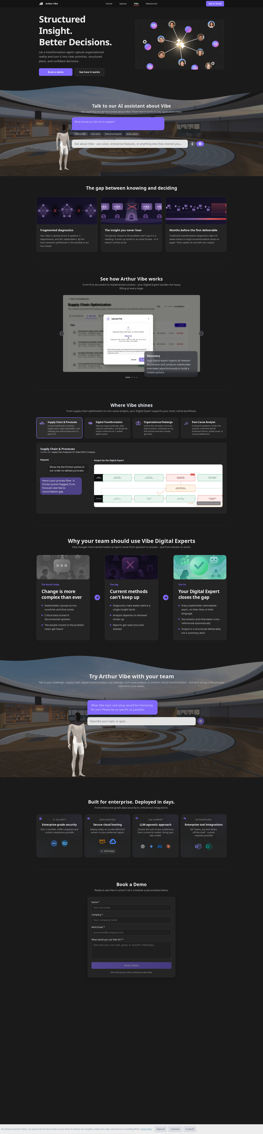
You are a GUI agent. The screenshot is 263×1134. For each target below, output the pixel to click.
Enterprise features (113, 134)
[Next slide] (201, 333)
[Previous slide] (61, 333)
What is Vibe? (80, 134)
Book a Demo (131, 965)
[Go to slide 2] (130, 377)
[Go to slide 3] (134, 377)
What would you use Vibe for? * (107, 939)
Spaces (123, 3)
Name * (95, 902)
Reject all (161, 1129)
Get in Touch (215, 3)
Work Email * (98, 927)
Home (109, 3)
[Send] (200, 143)
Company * (97, 914)
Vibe (136, 3)
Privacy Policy (146, 1129)
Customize (175, 1129)
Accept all (190, 1129)
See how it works (89, 72)
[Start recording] (192, 144)
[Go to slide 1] (126, 377)
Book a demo (56, 72)
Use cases (95, 134)
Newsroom (151, 3)
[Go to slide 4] (137, 377)
